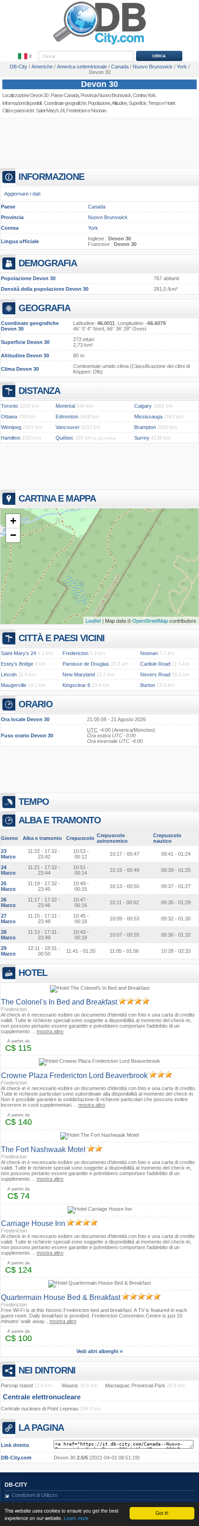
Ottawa (9, 416)
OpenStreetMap (150, 620)
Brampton (145, 427)
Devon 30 (99, 84)
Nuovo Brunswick (108, 217)
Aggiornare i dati (22, 193)
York (93, 228)
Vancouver (68, 427)
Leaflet (93, 620)
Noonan (98, 110)
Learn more (76, 1517)
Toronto (9, 406)
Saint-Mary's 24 (50, 110)
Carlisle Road (155, 664)
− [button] (13, 535)
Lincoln (9, 674)
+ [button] (13, 521)
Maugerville (13, 685)
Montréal (65, 406)
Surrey (141, 438)
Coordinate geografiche (65, 103)
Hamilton (10, 438)
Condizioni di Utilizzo (34, 1495)
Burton (147, 685)
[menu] (25, 56)
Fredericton (76, 110)
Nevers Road (155, 674)
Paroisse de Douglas (85, 664)
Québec (65, 438)
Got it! (161, 1512)
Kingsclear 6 (76, 685)
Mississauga (148, 416)
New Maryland (78, 674)
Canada (97, 206)
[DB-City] (99, 44)
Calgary (143, 406)
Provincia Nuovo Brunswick (106, 95)
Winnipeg (11, 427)
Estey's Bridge (17, 664)
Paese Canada (65, 95)
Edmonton (67, 416)
